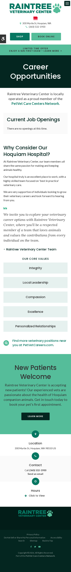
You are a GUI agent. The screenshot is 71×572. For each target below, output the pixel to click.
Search (21, 540)
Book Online (46, 36)
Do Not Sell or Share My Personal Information (24, 537)
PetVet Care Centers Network (40, 556)
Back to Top (47, 540)
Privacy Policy (33, 534)
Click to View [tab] (37, 495)
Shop (19, 36)
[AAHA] (35, 19)
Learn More (35, 416)
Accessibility (56, 537)
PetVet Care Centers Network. (35, 103)
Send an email (35, 473)
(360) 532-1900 (37, 26)
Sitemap (33, 540)
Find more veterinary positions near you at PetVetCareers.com (39, 343)
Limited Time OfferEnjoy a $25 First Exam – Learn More (34, 50)
